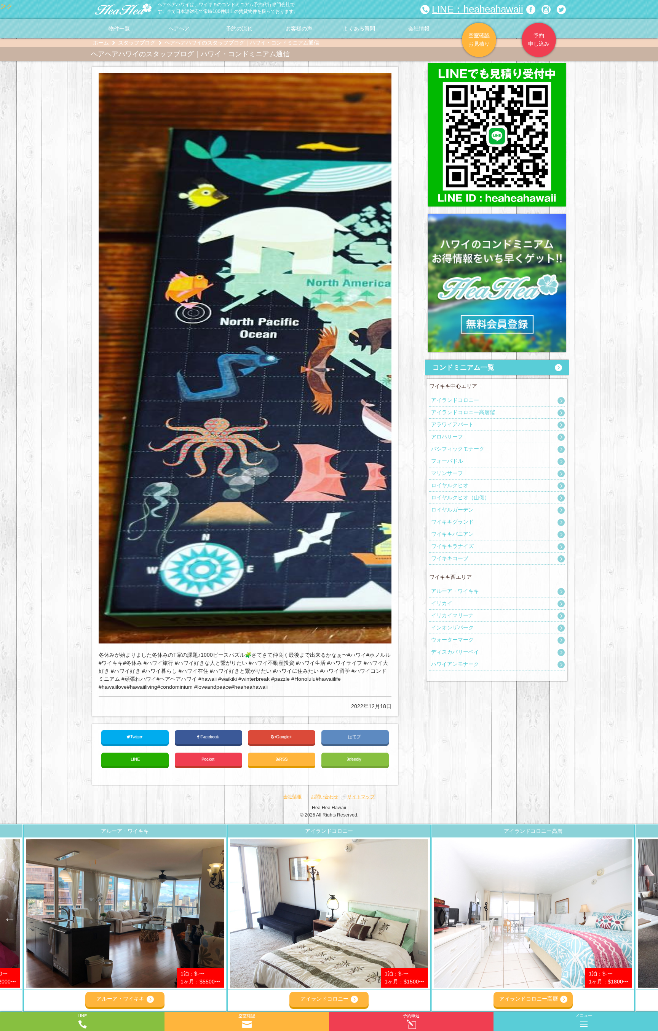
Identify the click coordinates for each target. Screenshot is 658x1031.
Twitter (137, 736)
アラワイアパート (452, 424)
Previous (9, 918)
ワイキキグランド (452, 522)
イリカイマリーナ (452, 615)
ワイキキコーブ (449, 558)
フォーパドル (447, 461)
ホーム (101, 43)
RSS (283, 759)
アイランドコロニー (455, 400)
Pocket (208, 759)
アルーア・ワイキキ (455, 591)
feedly (356, 759)
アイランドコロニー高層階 (463, 412)
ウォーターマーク (452, 640)
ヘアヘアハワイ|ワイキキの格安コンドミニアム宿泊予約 (123, 9)
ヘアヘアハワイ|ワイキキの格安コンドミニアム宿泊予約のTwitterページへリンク (561, 9)
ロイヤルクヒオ (449, 485)
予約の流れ (239, 28)
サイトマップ (361, 796)
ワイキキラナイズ (452, 546)
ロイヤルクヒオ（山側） (460, 497)
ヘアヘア (179, 28)
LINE (135, 759)
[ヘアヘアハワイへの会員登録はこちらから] (497, 218)
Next (648, 918)
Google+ (284, 736)
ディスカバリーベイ (455, 652)
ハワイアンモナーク (455, 664)
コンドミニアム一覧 (463, 367)
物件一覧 (119, 28)
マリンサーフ (447, 473)
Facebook (209, 736)
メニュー (583, 1015)
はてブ (355, 736)
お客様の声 (299, 28)
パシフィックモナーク (457, 449)
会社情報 (419, 28)
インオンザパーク (452, 627)
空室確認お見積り (479, 39)
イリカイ (441, 603)
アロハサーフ (447, 437)
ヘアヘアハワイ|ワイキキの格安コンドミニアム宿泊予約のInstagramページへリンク (546, 9)
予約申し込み (538, 39)
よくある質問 (359, 28)
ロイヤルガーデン (452, 510)
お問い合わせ (324, 796)
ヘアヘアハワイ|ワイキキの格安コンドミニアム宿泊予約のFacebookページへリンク (530, 9)
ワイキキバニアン (452, 534)
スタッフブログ (136, 43)
